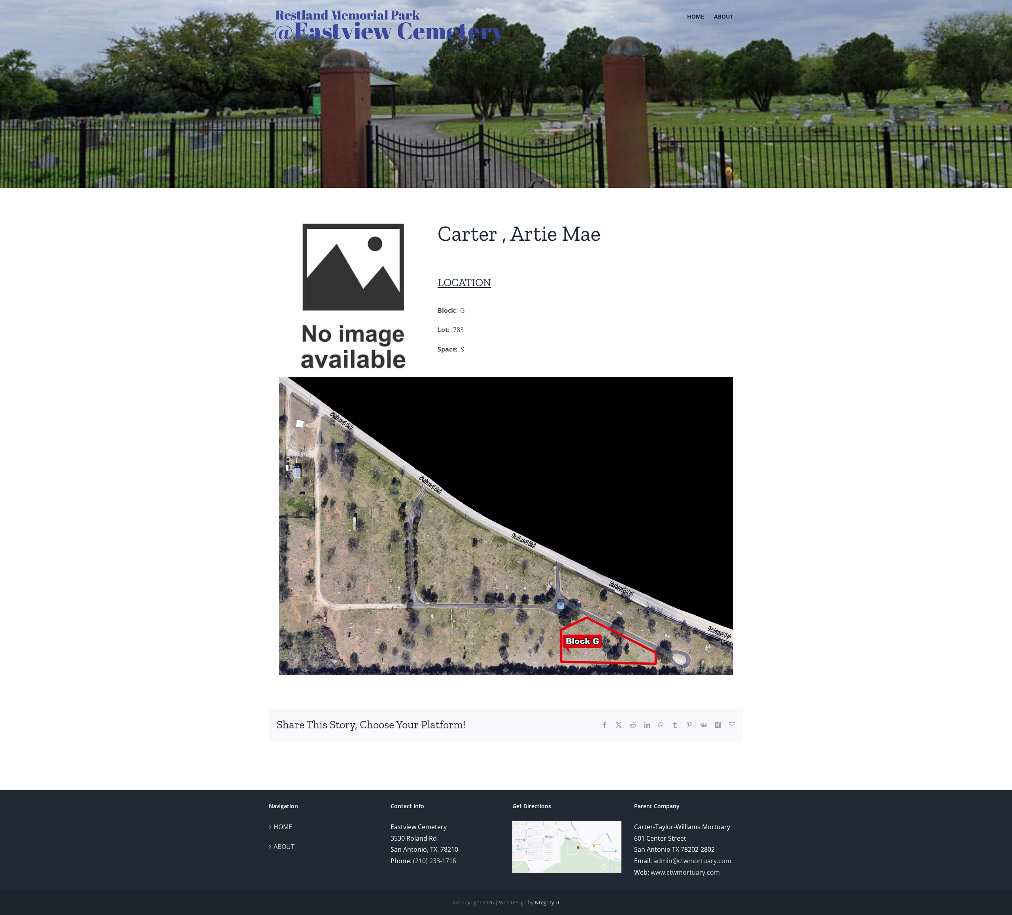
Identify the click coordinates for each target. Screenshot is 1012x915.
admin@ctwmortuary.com (692, 860)
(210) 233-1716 (434, 860)
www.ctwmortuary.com (685, 872)
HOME (283, 826)
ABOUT (284, 846)
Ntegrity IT (547, 902)
